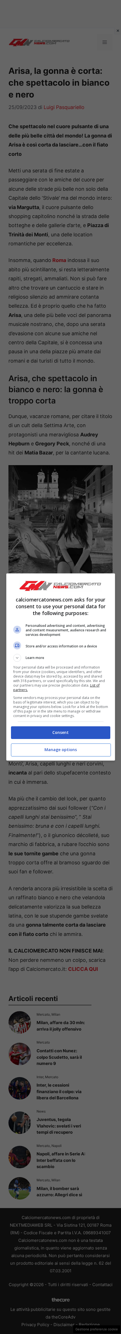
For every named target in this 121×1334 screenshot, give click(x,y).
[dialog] (60, 667)
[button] (60, 658)
